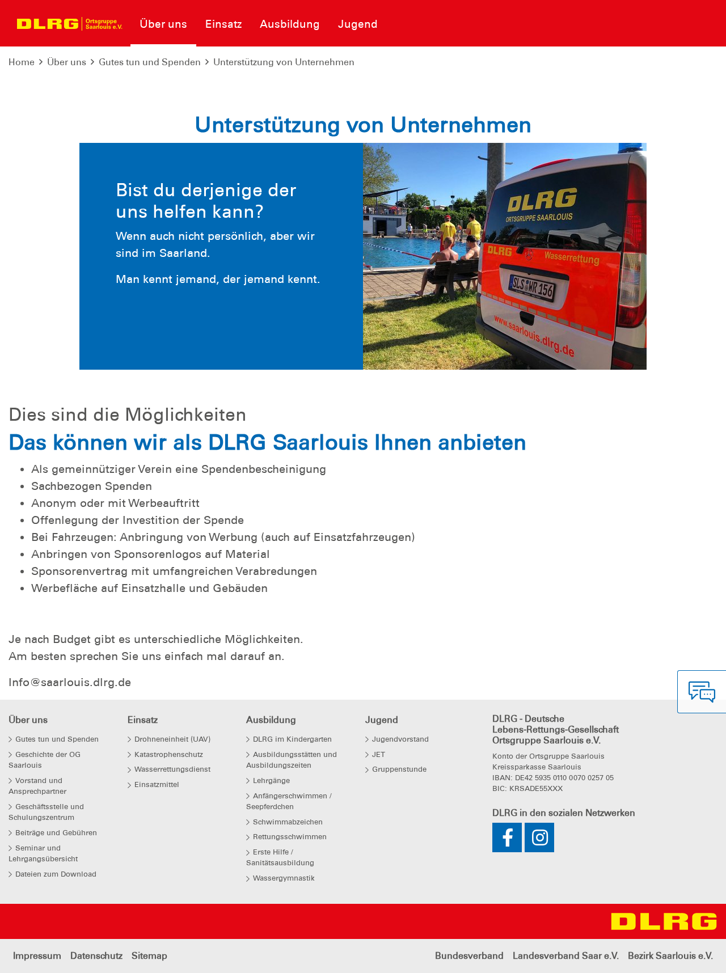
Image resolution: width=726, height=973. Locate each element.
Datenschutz (96, 955)
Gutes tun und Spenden (150, 62)
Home (22, 62)
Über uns (66, 62)
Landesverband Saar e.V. (566, 955)
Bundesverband (469, 955)
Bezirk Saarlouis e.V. (670, 955)
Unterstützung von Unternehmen (283, 62)
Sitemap (149, 955)
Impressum (37, 955)
